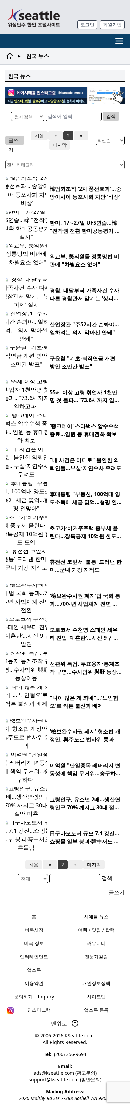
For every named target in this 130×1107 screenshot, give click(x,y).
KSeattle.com (79, 1035)
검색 (111, 116)
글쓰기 (13, 141)
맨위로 (59, 1023)
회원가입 (112, 24)
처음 (39, 135)
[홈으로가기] (33, 17)
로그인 (87, 24)
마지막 (60, 145)
